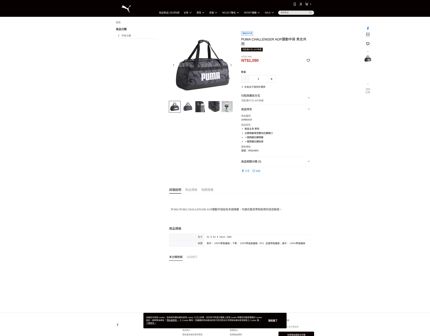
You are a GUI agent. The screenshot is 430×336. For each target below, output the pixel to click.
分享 (247, 171)
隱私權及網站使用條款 (192, 334)
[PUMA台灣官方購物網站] (134, 8)
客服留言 (234, 330)
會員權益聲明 (236, 334)
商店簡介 (186, 330)
